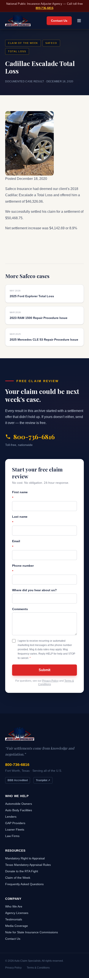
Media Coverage (16, 925)
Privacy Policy (50, 680)
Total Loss (17, 51)
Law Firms (12, 836)
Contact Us (59, 20)
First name (20, 494)
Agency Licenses (16, 913)
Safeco (51, 43)
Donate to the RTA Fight (21, 871)
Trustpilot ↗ (43, 780)
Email (16, 543)
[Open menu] (79, 20)
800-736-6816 (44, 8)
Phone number (23, 568)
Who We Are (13, 906)
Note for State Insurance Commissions (31, 932)
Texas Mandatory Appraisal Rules (28, 864)
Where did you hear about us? (34, 590)
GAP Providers (15, 823)
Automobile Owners (18, 803)
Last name (19, 519)
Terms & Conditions (38, 967)
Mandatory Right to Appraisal (25, 858)
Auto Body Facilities (18, 810)
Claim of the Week (23, 43)
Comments (20, 609)
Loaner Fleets (14, 829)
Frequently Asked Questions (24, 884)
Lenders (10, 816)
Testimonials (13, 919)
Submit (44, 670)
